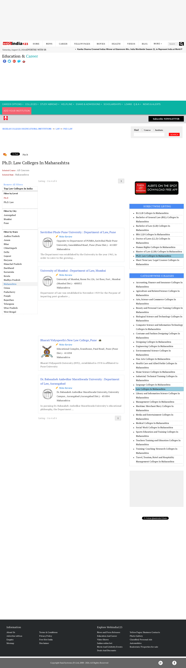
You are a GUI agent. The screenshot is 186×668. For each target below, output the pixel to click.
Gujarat (7, 256)
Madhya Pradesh (12, 279)
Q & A (136, 104)
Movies (101, 43)
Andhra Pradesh (12, 236)
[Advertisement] (93, 20)
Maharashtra (10, 284)
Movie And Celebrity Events (109, 646)
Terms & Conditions (48, 632)
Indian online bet (104, 643)
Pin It (25, 154)
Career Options (12, 104)
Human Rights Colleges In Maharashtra (155, 247)
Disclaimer (44, 643)
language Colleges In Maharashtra (153, 384)
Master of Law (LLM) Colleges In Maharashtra (159, 251)
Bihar (6, 244)
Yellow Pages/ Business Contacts (145, 632)
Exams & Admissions (88, 104)
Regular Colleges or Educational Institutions (26, 128)
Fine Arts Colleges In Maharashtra (153, 358)
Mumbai (8, 219)
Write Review (65, 236)
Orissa (7, 287)
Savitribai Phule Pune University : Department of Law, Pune (78, 232)
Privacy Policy (45, 635)
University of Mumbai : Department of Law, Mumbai (73, 270)
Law (58, 128)
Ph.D (6, 198)
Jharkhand (9, 268)
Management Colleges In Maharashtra (155, 401)
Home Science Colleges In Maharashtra (155, 371)
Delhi (6, 252)
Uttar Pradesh (11, 307)
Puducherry (9, 291)
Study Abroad (49, 104)
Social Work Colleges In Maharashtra (154, 427)
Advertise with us (35, 49)
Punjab (7, 295)
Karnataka (9, 271)
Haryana (8, 260)
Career (63, 43)
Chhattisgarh (10, 248)
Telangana (9, 303)
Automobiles (136, 643)
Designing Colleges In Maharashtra (153, 341)
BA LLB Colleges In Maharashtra (152, 213)
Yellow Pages (82, 43)
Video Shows (103, 639)
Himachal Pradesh (13, 264)
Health (116, 43)
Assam (7, 240)
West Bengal (10, 311)
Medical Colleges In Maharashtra (152, 423)
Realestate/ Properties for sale (144, 646)
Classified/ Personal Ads (141, 639)
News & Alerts (152, 104)
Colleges (31, 104)
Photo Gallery (136, 635)
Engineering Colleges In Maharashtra (154, 346)
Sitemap (10, 643)
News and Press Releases (108, 632)
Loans (128, 104)
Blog (144, 43)
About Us (11, 632)
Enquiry (10, 639)
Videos (131, 43)
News (49, 43)
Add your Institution (17, 110)
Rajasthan (9, 299)
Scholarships (112, 104)
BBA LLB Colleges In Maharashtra (153, 234)
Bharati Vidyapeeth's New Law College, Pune (68, 340)
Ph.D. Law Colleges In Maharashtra (153, 255)
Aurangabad (10, 215)
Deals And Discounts (106, 650)
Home (36, 43)
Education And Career (107, 635)
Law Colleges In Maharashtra (150, 389)
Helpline (66, 104)
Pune (6, 223)
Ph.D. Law (67, 128)
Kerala (7, 276)
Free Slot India (46, 639)
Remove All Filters (13, 184)
